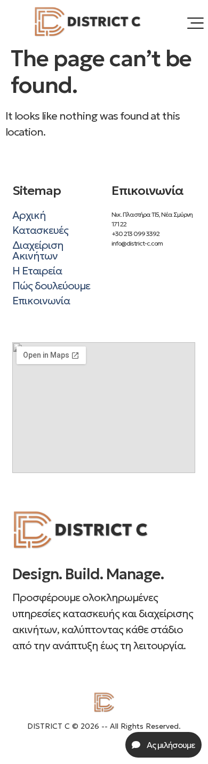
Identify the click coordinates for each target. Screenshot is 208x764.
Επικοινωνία (41, 300)
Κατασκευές (40, 230)
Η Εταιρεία (37, 270)
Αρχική (29, 215)
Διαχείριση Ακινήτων (37, 250)
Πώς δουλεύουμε (51, 285)
